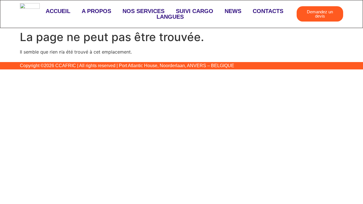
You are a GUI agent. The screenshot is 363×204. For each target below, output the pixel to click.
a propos (96, 11)
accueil (58, 11)
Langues (170, 17)
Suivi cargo (194, 11)
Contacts (268, 11)
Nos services (143, 11)
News (233, 11)
